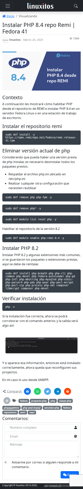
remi (22, 412)
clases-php (65, 401)
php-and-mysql (32, 407)
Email (14, 436)
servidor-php (51, 407)
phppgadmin (11, 407)
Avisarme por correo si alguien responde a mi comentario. (45, 464)
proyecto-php (39, 401)
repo (32, 412)
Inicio (10, 16)
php (53, 401)
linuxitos (14, 40)
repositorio (10, 412)
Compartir (14, 391)
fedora (24, 401)
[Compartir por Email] (6, 400)
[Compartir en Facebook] (27, 391)
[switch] (7, 462)
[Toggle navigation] (76, 6)
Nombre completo (23, 427)
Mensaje (16, 444)
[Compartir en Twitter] (47, 391)
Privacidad (55, 485)
